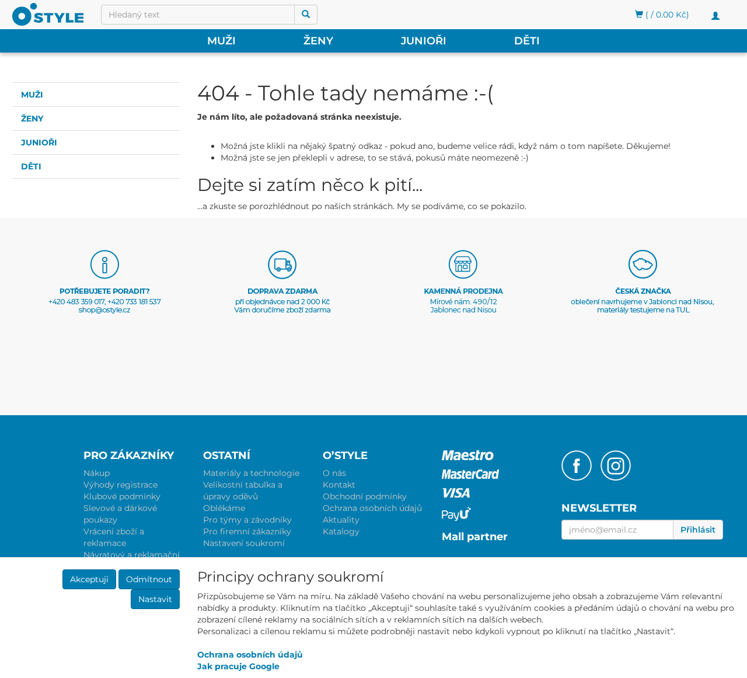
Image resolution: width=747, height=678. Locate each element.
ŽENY (318, 40)
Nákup (96, 473)
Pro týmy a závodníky (247, 519)
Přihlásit (697, 529)
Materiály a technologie (251, 473)
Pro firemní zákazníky (247, 531)
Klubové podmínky (121, 496)
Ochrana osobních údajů (372, 508)
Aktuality (341, 519)
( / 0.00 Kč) (666, 14)
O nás (334, 473)
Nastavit (155, 599)
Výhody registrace (120, 484)
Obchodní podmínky (365, 496)
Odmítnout (149, 579)
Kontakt (339, 484)
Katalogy (341, 531)
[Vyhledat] (305, 15)
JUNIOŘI (423, 40)
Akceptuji (89, 579)
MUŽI (221, 40)
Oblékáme (224, 508)
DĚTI (527, 40)
